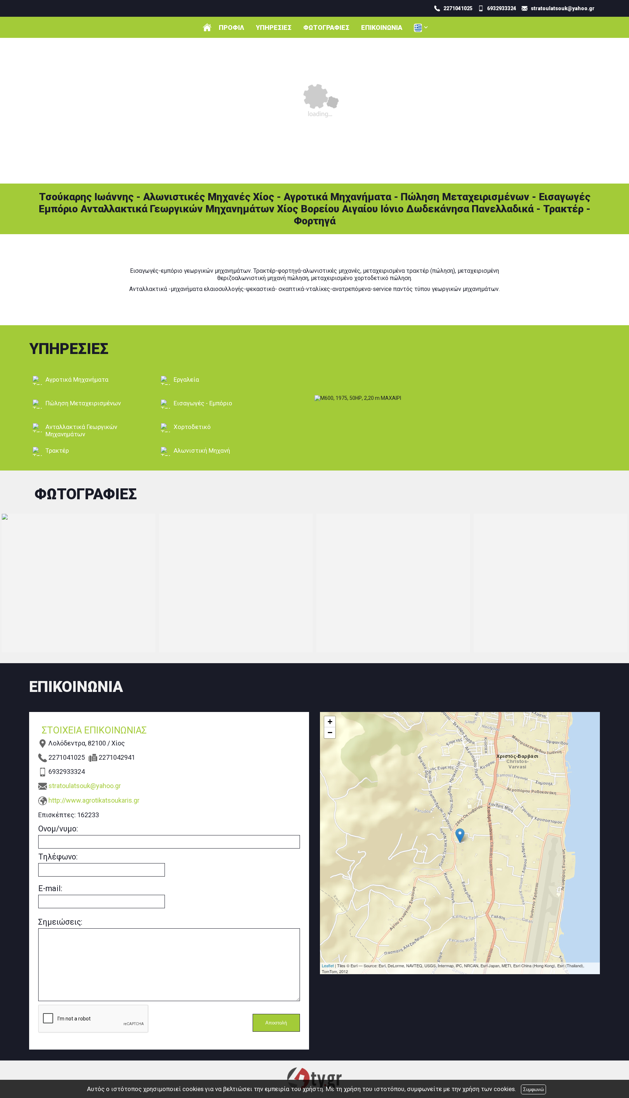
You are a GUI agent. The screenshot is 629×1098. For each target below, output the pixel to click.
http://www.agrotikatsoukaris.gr (93, 800)
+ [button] (330, 721)
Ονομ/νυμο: (58, 828)
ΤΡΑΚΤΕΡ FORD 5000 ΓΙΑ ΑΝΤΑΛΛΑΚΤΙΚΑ (78, 583)
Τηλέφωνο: (58, 856)
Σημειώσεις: (60, 921)
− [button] (330, 732)
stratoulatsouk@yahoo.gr (84, 786)
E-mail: (50, 888)
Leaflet (328, 965)
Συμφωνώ (533, 1089)
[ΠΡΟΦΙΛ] (207, 27)
